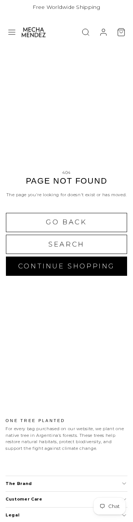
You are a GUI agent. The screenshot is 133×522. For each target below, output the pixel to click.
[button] (12, 32)
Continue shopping (66, 266)
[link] (103, 32)
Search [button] (66, 244)
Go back (66, 222)
